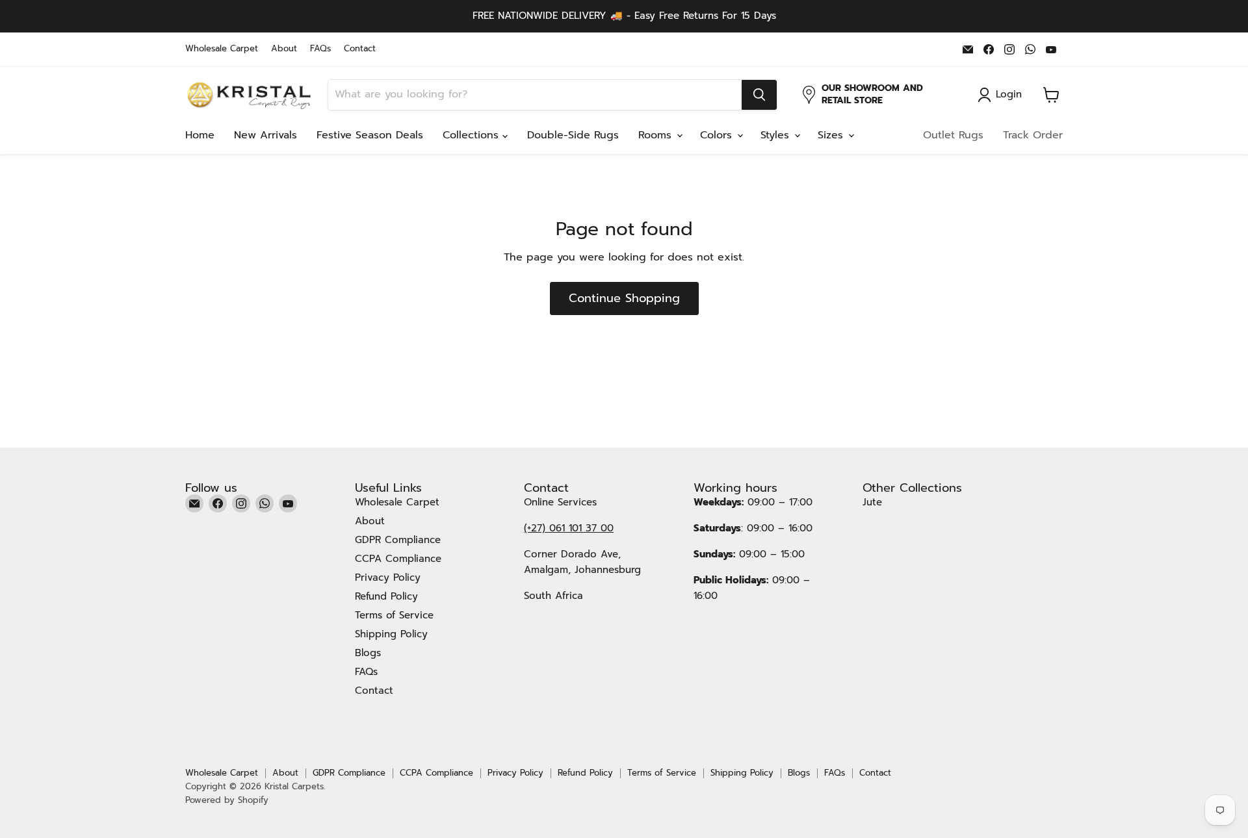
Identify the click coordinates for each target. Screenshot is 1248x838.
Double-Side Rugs (573, 135)
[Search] (759, 95)
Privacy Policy (388, 577)
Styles (776, 135)
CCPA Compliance (398, 559)
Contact (360, 49)
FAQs (320, 49)
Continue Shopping (624, 298)
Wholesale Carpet (221, 49)
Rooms (656, 135)
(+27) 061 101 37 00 (569, 528)
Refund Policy (386, 596)
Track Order (1033, 135)
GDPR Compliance (398, 540)
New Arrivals (265, 135)
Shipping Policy (391, 634)
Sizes (832, 135)
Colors (718, 135)
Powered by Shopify (226, 800)
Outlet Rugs (953, 135)
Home (199, 135)
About (284, 49)
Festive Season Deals (370, 135)
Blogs (368, 653)
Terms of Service (394, 615)
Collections (472, 135)
